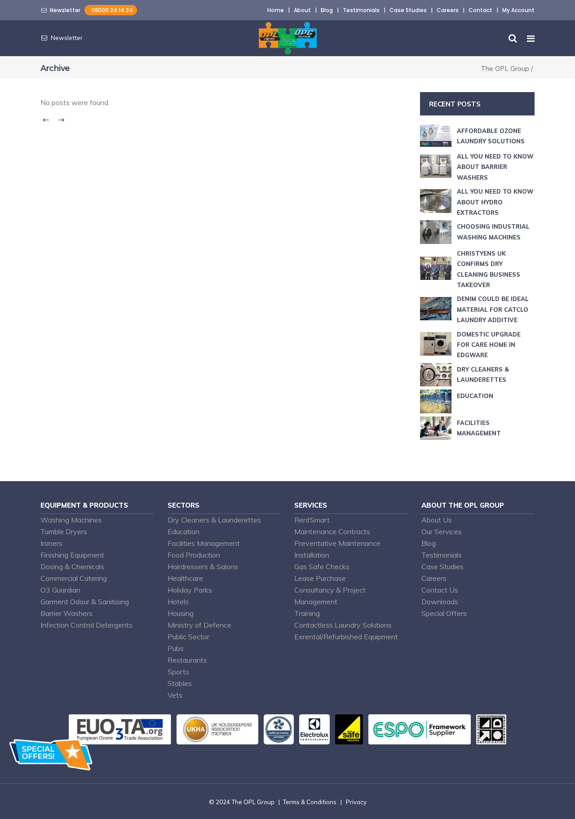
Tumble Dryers (63, 531)
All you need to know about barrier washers (495, 167)
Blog (327, 10)
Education (475, 395)
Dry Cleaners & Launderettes (214, 519)
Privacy (356, 802)
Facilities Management (204, 543)
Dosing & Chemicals (72, 566)
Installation (311, 554)
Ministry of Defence (199, 624)
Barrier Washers (66, 613)
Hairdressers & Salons (203, 566)
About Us (436, 519)
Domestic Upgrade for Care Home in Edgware (489, 345)
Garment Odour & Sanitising (84, 601)
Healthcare (185, 578)
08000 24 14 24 (111, 10)
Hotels (178, 601)
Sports (178, 671)
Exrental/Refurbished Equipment (346, 636)
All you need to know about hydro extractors (495, 202)
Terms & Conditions (309, 802)
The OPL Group (505, 68)
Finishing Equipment (72, 554)
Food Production (194, 554)
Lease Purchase (320, 578)
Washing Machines (71, 519)
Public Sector (188, 636)
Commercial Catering (73, 578)
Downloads (439, 601)
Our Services (441, 531)
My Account (518, 10)
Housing (181, 613)
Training (307, 613)
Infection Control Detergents (86, 624)
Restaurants (187, 659)
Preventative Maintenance (337, 543)
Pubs (176, 648)
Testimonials (361, 10)
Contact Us (439, 589)
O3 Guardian (60, 589)
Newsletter (63, 10)
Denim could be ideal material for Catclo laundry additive (493, 309)
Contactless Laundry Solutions (343, 624)
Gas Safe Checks (321, 566)
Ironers (51, 543)
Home (275, 10)
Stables (180, 683)
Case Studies (408, 10)
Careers (448, 10)
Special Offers (444, 613)
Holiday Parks (190, 589)
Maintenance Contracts (332, 531)
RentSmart (312, 519)
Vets (175, 695)
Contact (480, 10)
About (302, 10)
